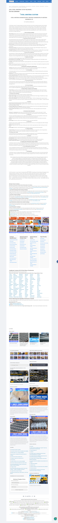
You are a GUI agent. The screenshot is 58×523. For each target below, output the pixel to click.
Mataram (31, 275)
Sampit (20, 288)
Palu (25, 276)
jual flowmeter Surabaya (18, 209)
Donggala (26, 295)
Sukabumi (10, 294)
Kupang (31, 276)
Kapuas (20, 290)
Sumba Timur (32, 295)
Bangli (31, 290)
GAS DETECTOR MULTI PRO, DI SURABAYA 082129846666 (19, 451)
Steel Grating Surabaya (13, 343)
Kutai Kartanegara (22, 285)
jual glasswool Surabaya (33, 199)
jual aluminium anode (35, 203)
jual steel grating (30, 192)
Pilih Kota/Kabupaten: (15, 480)
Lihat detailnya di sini (44, 196)
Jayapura (38, 278)
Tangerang (11, 281)
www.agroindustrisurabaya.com (18, 304)
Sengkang (26, 289)
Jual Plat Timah (32, 239)
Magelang (10, 293)
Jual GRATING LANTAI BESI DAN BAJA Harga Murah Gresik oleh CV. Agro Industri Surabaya (24, 344)
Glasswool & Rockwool (23, 248)
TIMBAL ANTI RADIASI (34, 463)
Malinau (20, 294)
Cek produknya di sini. (36, 200)
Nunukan (20, 295)
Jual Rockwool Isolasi (23, 247)
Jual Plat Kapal (42, 253)
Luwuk (26, 285)
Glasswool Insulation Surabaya (16, 449)
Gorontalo (26, 279)
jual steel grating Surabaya (37, 187)
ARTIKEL (35, 1)
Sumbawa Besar (32, 279)
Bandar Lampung (16, 276)
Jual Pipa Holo (42, 249)
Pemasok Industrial (33, 468)
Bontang (20, 283)
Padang (14, 279)
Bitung (26, 283)
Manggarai (31, 293)
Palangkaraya (21, 280)
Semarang (10, 278)
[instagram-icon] (25, 496)
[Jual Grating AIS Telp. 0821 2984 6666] (34, 337)
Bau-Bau (26, 284)
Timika (38, 284)
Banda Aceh (15, 285)
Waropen (38, 294)
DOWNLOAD (39, 1)
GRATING (32, 451)
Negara (31, 288)
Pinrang (26, 290)
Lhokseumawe (15, 289)
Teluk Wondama (39, 293)
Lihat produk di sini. (40, 209)
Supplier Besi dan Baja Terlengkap (16, 470)
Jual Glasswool (22, 241)
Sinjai (26, 288)
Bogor (10, 283)
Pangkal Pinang (15, 284)
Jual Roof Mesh (22, 245)
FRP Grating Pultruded (13, 262)
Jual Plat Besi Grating (13, 250)
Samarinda (21, 275)
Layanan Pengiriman (13, 214)
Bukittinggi (15, 290)
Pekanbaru (15, 278)
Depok (10, 280)
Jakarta (10, 274)
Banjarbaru (21, 281)
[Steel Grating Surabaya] (13, 337)
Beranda (32, 446)
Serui (38, 288)
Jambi (14, 281)
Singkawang (21, 284)
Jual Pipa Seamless (43, 252)
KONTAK (47, 1)
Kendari (26, 278)
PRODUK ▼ (27, 1)
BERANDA (16, 1)
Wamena (38, 280)
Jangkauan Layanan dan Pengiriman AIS (17, 458)
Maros (26, 293)
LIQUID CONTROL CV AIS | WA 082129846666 (18, 461)
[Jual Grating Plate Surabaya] (44, 337)
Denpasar (31, 274)
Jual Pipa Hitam (42, 244)
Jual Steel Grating (12, 245)
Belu (30, 294)
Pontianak (20, 278)
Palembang (15, 275)
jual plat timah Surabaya (19, 196)
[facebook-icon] (23, 496)
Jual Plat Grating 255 (13, 253)
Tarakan (20, 279)
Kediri (10, 290)
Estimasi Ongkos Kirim (19, 489)
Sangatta (20, 293)
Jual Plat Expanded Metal (13, 239)
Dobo (38, 289)
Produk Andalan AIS (34, 450)
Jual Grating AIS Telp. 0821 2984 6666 (33, 343)
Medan (14, 274)
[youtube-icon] (27, 496)
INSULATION (13, 459)
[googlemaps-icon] (32, 496)
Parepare (26, 280)
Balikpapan (21, 274)
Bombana (26, 294)
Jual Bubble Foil (22, 239)
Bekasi (10, 279)
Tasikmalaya (11, 289)
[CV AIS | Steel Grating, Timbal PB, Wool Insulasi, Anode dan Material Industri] (11, 1)
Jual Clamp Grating (12, 242)
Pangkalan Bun (21, 289)
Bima (31, 284)
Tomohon (26, 281)
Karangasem (32, 285)
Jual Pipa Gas (42, 241)
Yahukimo (38, 295)
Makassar (26, 274)
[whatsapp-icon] (31, 496)
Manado (26, 275)
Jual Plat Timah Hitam (33, 260)
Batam (14, 280)
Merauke (38, 279)
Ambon (38, 274)
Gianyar (31, 283)
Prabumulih (15, 293)
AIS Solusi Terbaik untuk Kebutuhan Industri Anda (19, 462)
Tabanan (31, 289)
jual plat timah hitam (28, 196)
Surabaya (10, 275)
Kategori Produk (13, 466)
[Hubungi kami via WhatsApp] (55, 518)
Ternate (38, 275)
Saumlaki (38, 290)
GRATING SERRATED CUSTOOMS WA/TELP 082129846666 (39, 466)
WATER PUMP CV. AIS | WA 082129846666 (17, 452)
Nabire (38, 283)
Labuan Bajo (32, 278)
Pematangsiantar (16, 288)
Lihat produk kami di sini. (35, 193)
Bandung (10, 276)
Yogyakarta (11, 284)
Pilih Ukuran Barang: (14, 484)
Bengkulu (14, 283)
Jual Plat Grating (12, 247)
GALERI (43, 1)
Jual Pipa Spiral (42, 247)
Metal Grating (12, 256)
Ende (31, 280)
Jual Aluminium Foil (23, 244)
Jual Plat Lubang (42, 250)
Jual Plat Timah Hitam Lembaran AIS (16, 456)
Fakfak (38, 281)
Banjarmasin (21, 276)
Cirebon (10, 288)
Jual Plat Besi (42, 238)
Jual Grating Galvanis (13, 248)
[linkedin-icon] (29, 496)
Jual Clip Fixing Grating (13, 244)
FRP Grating (11, 241)
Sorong (38, 276)
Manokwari (39, 285)
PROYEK (31, 1)
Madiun (10, 295)
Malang (10, 285)
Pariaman (14, 294)
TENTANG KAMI (22, 1)
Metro (14, 295)
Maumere (31, 281)
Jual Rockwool (22, 242)
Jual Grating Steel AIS (13, 258)
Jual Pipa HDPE (42, 246)
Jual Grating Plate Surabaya (43, 343)
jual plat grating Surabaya (39, 192)
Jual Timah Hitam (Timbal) (34, 241)
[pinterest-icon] (34, 496)
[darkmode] (51, 1)
